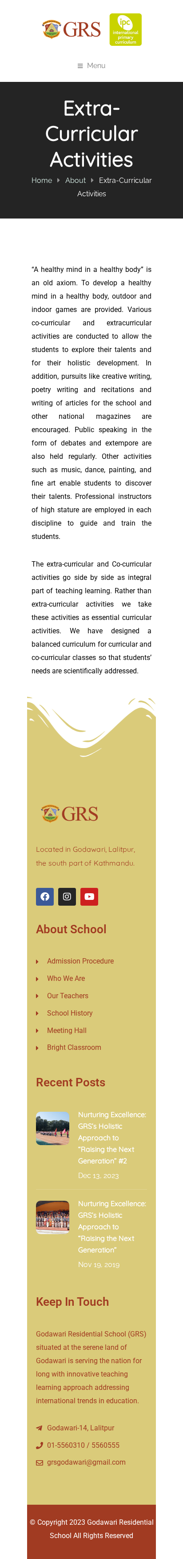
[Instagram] (67, 897)
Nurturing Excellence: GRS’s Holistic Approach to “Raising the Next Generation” (112, 1226)
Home (42, 180)
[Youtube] (89, 897)
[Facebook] (45, 897)
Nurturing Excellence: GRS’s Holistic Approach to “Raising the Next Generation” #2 (112, 1137)
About (75, 180)
